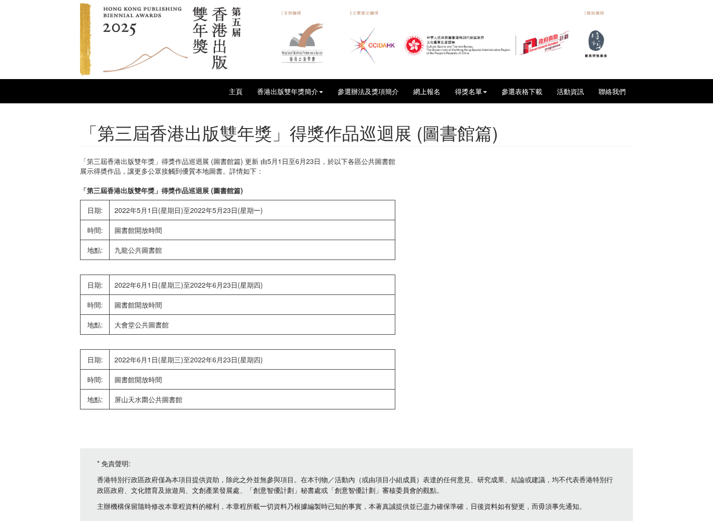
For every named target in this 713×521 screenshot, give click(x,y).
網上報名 (426, 91)
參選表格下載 (522, 91)
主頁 (236, 91)
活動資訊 (570, 91)
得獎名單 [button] (468, 91)
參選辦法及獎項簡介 (368, 91)
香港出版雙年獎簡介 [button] (287, 91)
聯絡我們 (612, 91)
